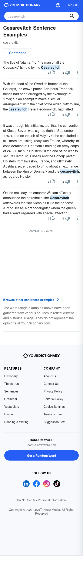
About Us (50, 376)
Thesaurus (11, 383)
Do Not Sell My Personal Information (41, 500)
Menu (72, 5)
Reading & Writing (16, 422)
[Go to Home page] (22, 5)
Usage (8, 414)
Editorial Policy (53, 399)
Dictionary (11, 376)
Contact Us (51, 383)
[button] (58, 5)
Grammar (10, 399)
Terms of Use (53, 414)
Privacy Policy (53, 391)
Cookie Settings (54, 406)
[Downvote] (67, 72)
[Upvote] (52, 72)
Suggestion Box (54, 422)
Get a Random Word (41, 455)
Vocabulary (11, 406)
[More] (77, 72)
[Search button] (72, 16)
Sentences (17, 52)
